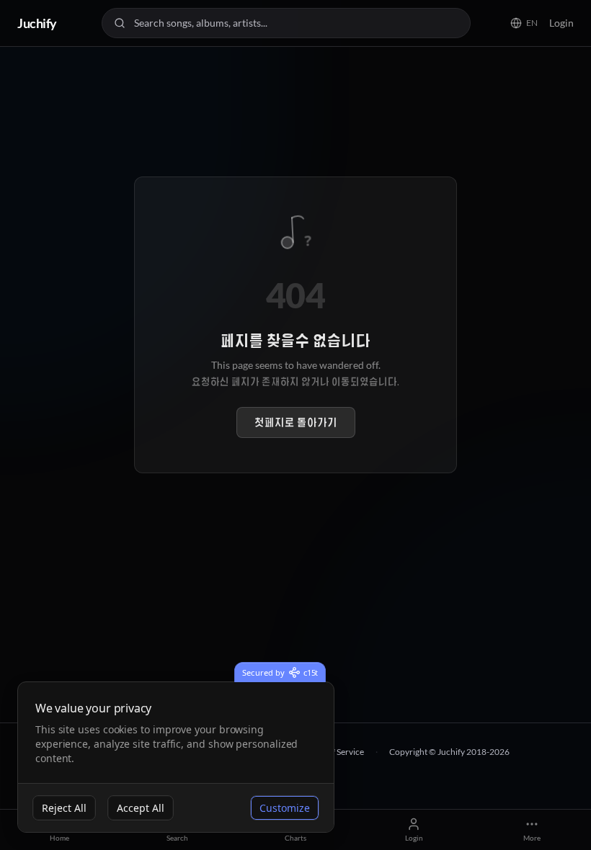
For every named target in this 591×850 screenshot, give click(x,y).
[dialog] (175, 757)
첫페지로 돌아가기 (295, 422)
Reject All (64, 808)
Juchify (37, 23)
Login (561, 23)
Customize (284, 808)
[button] (524, 23)
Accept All (140, 808)
